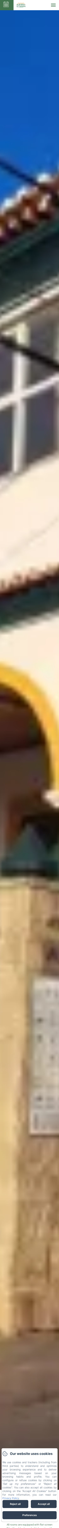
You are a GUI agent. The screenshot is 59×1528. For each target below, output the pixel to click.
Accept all (44, 1504)
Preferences (29, 1515)
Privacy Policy (10, 1498)
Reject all (15, 1504)
